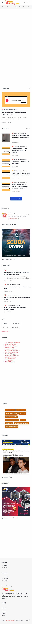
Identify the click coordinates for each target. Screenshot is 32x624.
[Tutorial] (27, 7)
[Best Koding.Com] (8, 109)
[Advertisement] (16, 28)
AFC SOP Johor (9, 360)
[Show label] (5, 331)
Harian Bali (23, 419)
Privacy (3, 615)
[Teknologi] (21, 7)
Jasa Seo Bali (22, 413)
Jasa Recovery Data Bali (11, 352)
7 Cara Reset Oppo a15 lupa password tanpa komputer (21, 174)
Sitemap (4, 611)
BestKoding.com (10, 620)
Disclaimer (4, 613)
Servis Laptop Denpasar (12, 346)
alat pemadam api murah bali (21, 423)
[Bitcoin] (8, 7)
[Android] (25, 170)
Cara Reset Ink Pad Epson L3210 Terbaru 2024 (14, 113)
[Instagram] (5, 603)
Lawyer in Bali (9, 423)
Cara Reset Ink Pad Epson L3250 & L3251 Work (17, 298)
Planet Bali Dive (9, 347)
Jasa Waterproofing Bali (11, 416)
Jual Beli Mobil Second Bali (12, 342)
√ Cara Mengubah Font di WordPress (20, 162)
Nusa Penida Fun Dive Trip (12, 350)
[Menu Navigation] (2, 2)
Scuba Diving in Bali (20, 410)
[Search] (29, 2)
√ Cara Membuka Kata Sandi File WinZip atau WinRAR (19, 150)
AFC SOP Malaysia (10, 358)
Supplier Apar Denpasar (12, 355)
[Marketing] (14, 7)
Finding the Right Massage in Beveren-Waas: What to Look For (20, 137)
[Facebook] (3, 603)
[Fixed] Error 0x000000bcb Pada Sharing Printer (15, 308)
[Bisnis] (3, 7)
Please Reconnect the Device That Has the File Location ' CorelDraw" (20, 186)
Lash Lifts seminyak (10, 357)
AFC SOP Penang (10, 362)
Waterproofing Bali (10, 344)
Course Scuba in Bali (11, 349)
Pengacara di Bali (10, 410)
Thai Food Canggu (10, 354)
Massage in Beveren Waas (12, 426)
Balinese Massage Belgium (12, 419)
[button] (25, 2)
